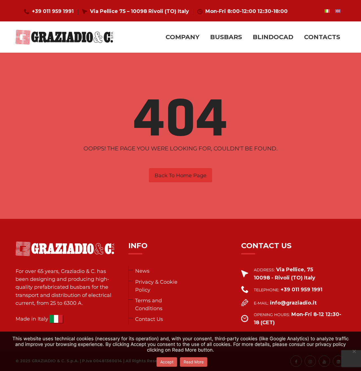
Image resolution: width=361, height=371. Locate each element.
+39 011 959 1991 (53, 11)
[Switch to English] (338, 11)
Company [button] (182, 37)
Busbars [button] (226, 37)
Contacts (322, 37)
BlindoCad (273, 37)
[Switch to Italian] (327, 11)
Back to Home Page (180, 175)
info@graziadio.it (293, 303)
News (142, 271)
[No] (354, 351)
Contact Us (149, 319)
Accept (166, 361)
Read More (194, 361)
